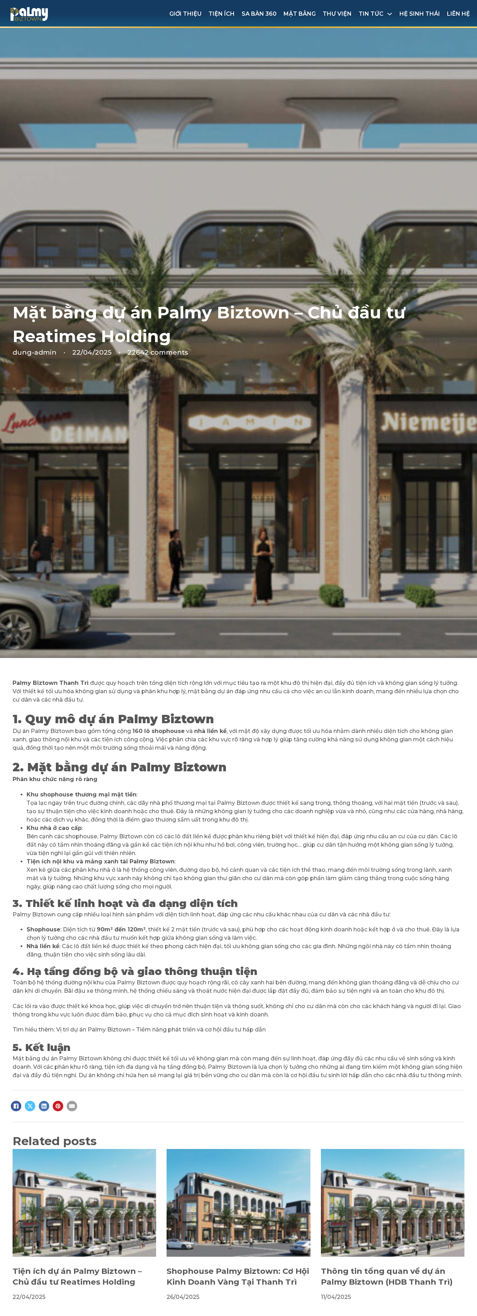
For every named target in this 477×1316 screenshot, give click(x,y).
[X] (30, 1106)
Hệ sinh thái (419, 13)
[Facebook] (16, 1106)
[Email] (72, 1106)
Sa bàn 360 (259, 13)
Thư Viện (337, 13)
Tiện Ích (221, 13)
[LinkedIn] (44, 1106)
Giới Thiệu (185, 13)
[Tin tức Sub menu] (389, 14)
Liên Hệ (458, 13)
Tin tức (371, 13)
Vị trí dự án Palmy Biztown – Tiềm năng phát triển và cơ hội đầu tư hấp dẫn (161, 1029)
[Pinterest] (58, 1106)
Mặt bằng (300, 13)
